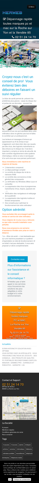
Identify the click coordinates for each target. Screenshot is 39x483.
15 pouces (14, 445)
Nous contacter (7, 434)
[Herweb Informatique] (16, 11)
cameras (12, 449)
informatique (20, 449)
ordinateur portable (8, 453)
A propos (5, 427)
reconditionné (20, 453)
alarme (21, 445)
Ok (10, 479)
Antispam (28, 445)
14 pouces (6, 445)
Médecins (29, 449)
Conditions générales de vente (12, 432)
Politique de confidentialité (22, 479)
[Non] (36, 472)
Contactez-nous (17, 259)
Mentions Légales (8, 430)
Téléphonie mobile (16, 458)
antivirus (5, 449)
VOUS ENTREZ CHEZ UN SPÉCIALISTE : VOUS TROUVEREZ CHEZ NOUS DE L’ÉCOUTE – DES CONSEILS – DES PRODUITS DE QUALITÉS (19, 355)
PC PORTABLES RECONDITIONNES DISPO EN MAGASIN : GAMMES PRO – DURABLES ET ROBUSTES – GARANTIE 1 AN (19, 362)
